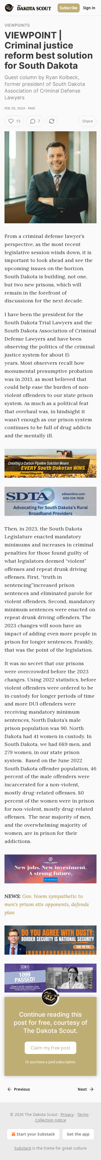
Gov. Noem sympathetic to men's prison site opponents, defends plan (46, 904)
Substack (22, 1148)
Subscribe (68, 7)
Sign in (89, 7)
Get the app (78, 1134)
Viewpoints (17, 25)
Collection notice (50, 1120)
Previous (22, 1089)
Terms (83, 1114)
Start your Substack (36, 1134)
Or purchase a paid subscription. (50, 1062)
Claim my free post (50, 1048)
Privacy (67, 1114)
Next (82, 1089)
